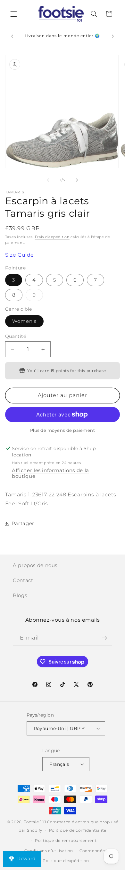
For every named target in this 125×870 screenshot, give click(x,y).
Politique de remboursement (65, 840)
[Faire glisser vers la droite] (77, 180)
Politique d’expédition (66, 860)
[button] (13, 13)
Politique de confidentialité (78, 830)
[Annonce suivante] (113, 36)
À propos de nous (35, 565)
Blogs (20, 595)
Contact (23, 580)
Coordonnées (93, 851)
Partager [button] (23, 523)
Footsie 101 (34, 822)
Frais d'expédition (52, 237)
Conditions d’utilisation (48, 851)
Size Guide (19, 255)
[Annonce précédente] (12, 36)
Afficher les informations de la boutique (50, 473)
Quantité (15, 336)
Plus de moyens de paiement (62, 430)
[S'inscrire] (104, 638)
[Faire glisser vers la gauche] (48, 180)
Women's (24, 321)
